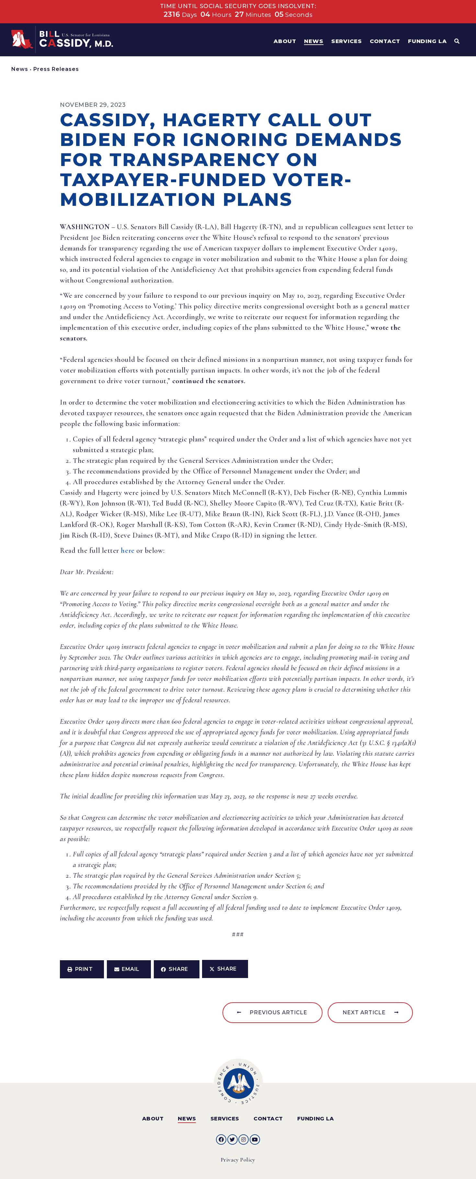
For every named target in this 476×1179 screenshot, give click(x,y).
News (19, 69)
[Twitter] (232, 1139)
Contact (268, 1119)
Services (224, 1119)
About (153, 1119)
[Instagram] (243, 1139)
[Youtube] (255, 1139)
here (127, 550)
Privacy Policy (238, 1159)
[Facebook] (221, 1139)
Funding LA (315, 1119)
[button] (82, 969)
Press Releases (56, 69)
